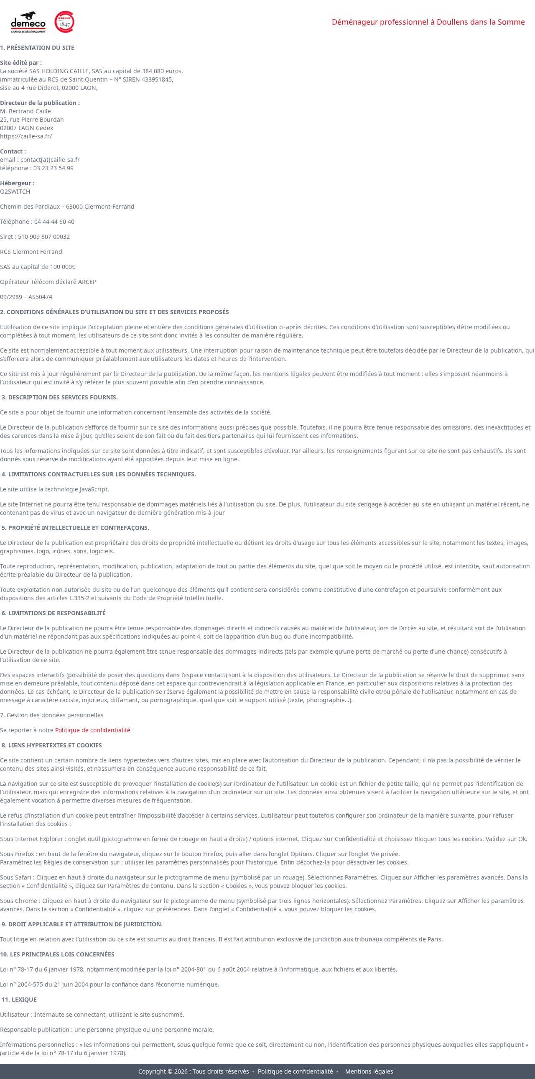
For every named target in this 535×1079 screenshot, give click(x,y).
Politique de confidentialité (92, 730)
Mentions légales (369, 1071)
